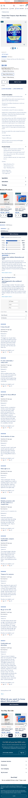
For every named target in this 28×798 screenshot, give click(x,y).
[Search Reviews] (26, 312)
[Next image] (17, 48)
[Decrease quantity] (3, 82)
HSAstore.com (21, 1)
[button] (6, 198)
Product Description (7, 94)
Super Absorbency (8, 74)
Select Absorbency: (10, 68)
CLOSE (14, 796)
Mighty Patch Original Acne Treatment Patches (6, 209)
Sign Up (22, 752)
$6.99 (4, 65)
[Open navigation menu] (1, 5)
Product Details (6, 146)
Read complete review (6, 272)
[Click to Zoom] (24, 45)
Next (2, 693)
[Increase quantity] (7, 82)
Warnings (4, 185)
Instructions (5, 181)
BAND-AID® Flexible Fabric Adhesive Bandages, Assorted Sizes (20, 209)
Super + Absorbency (8, 77)
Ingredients (5, 178)
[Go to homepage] (14, 5)
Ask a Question (14, 704)
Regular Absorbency (8, 71)
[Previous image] (10, 48)
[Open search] (4, 5)
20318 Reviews (10, 56)
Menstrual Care (5, 11)
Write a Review (14, 234)
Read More (4, 61)
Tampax (8, 17)
